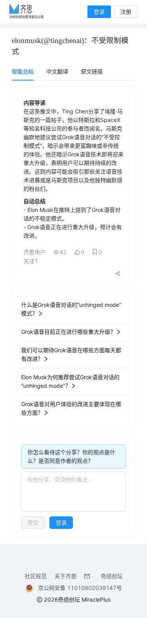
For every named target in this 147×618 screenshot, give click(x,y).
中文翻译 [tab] (57, 71)
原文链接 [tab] (92, 71)
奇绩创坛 (112, 576)
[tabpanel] (73, 312)
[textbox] (73, 491)
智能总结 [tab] (23, 71)
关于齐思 (65, 576)
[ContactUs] (88, 576)
